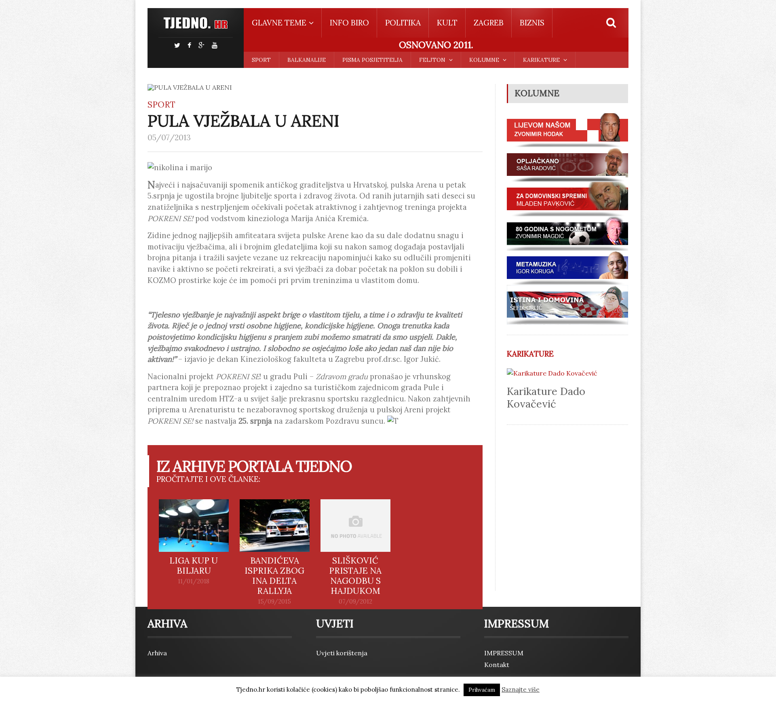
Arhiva (157, 653)
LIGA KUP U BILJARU (193, 565)
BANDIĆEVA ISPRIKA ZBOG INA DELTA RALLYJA (274, 575)
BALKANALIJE (306, 59)
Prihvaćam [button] (481, 689)
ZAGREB (489, 22)
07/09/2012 (355, 601)
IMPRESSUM (503, 653)
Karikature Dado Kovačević (546, 397)
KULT (447, 22)
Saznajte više (521, 689)
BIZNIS (532, 22)
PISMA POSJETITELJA (372, 59)
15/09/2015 (274, 601)
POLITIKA (403, 22)
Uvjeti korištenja (341, 653)
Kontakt (496, 665)
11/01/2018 (193, 581)
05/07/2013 (169, 137)
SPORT (261, 59)
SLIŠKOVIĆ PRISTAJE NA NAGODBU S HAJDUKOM (355, 575)
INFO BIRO (349, 22)
